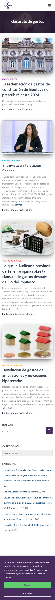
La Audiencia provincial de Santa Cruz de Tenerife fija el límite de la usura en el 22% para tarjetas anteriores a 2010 (28, 502)
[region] (27, 578)
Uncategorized (10, 79)
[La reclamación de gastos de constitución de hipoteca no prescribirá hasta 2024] (27, 55)
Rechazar (27, 593)
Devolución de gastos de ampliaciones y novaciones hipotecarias (24, 375)
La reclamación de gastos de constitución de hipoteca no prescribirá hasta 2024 (26, 89)
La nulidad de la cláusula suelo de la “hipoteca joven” (28, 525)
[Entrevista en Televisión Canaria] (27, 137)
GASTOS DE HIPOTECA (12, 160)
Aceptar (27, 585)
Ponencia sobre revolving (15, 491)
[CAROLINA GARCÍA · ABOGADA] (9, 5)
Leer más (17, 204)
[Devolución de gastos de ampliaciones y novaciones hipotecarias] (27, 342)
